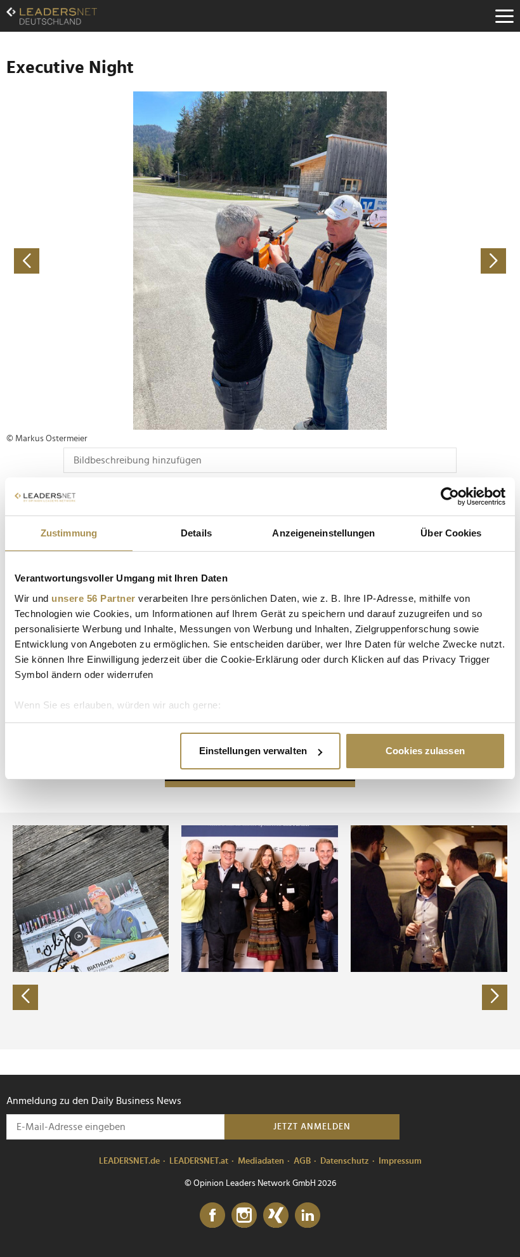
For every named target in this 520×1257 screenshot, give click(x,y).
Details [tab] (196, 533)
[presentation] (25, 997)
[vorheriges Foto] (133, 260)
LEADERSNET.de (129, 1161)
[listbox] (260, 930)
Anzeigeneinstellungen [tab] (323, 533)
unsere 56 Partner (93, 598)
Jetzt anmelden (312, 1126)
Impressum (400, 1161)
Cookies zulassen (425, 750)
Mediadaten (261, 1161)
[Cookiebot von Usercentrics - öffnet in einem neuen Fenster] (449, 496)
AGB (302, 1161)
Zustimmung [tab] (69, 533)
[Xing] (276, 1215)
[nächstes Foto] (387, 260)
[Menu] (504, 16)
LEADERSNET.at (198, 1161)
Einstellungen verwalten (253, 750)
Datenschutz (344, 1161)
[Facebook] (212, 1215)
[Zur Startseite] (51, 15)
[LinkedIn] (307, 1215)
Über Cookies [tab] (450, 533)
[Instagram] (244, 1215)
